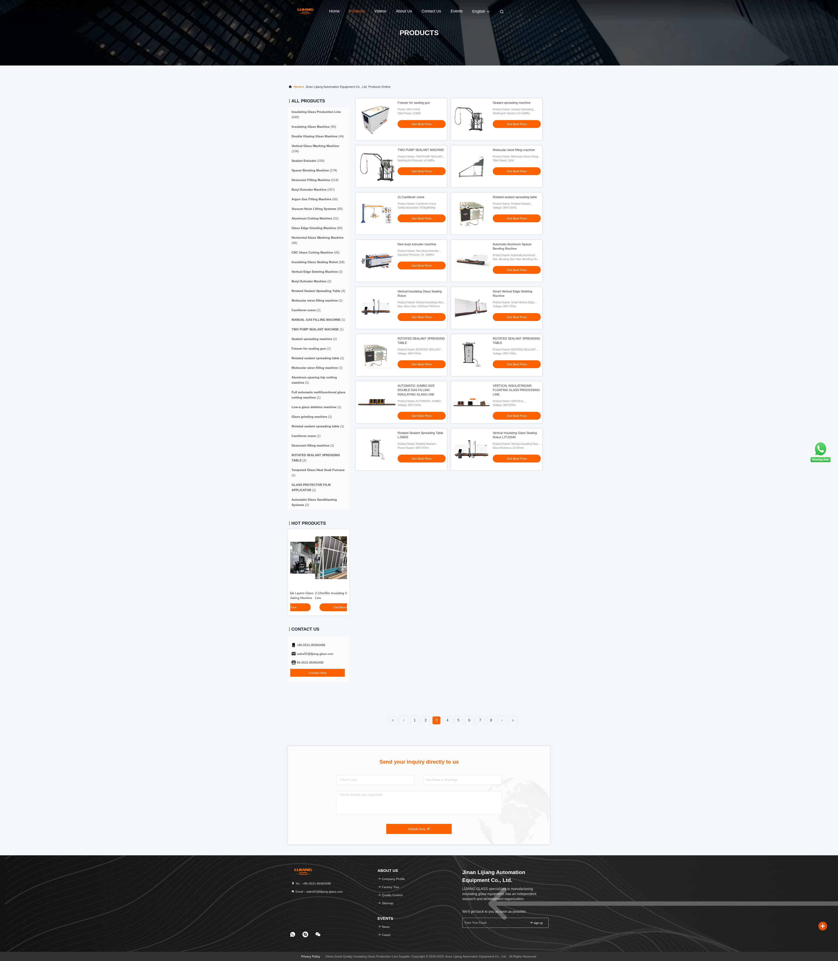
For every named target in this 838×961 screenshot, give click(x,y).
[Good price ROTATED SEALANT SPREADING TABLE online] (376, 355)
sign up (538, 923)
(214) (315, 180)
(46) (317, 240)
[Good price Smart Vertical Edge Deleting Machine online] (472, 308)
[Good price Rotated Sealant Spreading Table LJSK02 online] (376, 449)
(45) (316, 252)
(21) (315, 218)
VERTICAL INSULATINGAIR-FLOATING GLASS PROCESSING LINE (516, 390)
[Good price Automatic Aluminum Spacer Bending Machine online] (472, 261)
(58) (318, 262)
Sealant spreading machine (512, 102)
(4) (318, 291)
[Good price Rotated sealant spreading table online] (472, 213)
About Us (404, 11)
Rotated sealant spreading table (515, 197)
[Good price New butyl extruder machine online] (376, 261)
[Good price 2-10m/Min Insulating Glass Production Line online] (318, 557)
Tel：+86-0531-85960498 (313, 883)
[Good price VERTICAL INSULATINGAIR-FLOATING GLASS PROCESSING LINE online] (472, 402)
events (457, 11)
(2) (317, 271)
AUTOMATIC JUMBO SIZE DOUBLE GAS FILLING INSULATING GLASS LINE (416, 390)
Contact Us (431, 11)
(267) (313, 189)
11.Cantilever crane (411, 197)
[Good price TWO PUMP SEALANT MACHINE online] (376, 166)
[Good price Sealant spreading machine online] (472, 119)
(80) (317, 228)
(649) (316, 114)
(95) (314, 126)
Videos (380, 11)
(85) (317, 208)
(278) (314, 170)
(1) (317, 300)
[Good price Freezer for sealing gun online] (376, 119)
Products (357, 11)
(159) (308, 160)
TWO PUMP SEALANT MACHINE (421, 150)
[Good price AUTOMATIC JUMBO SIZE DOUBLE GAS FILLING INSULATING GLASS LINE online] (376, 402)
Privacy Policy (310, 956)
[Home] (305, 11)
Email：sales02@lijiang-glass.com (319, 891)
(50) (315, 199)
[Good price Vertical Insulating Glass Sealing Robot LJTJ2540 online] (472, 449)
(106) (315, 148)
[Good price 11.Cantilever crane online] (376, 213)
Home (334, 11)
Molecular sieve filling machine (514, 150)
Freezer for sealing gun (414, 102)
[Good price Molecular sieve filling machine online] (472, 166)
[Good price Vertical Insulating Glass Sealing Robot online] (376, 308)
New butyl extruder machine (417, 244)
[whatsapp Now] (820, 462)
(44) (318, 136)
